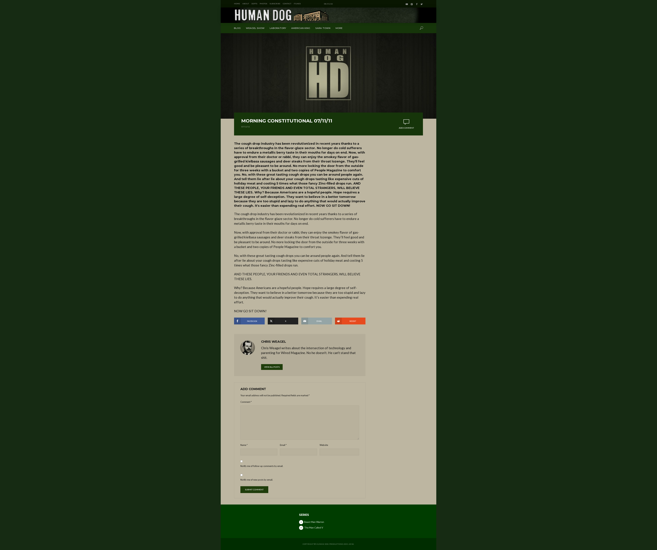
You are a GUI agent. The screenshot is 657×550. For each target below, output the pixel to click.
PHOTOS (263, 4)
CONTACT (287, 4)
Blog (237, 28)
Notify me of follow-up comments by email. (261, 466)
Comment (246, 402)
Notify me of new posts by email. (256, 479)
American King (300, 28)
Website (324, 445)
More (339, 28)
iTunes (297, 4)
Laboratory (278, 28)
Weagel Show (255, 28)
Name (244, 445)
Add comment (406, 128)
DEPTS (254, 4)
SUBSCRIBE (275, 4)
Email (283, 445)
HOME (237, 4)
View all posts (272, 367)
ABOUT (245, 4)
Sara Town (322, 28)
